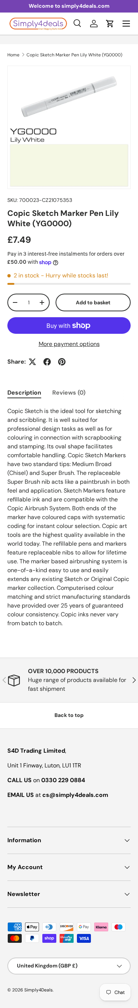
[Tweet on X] (32, 361)
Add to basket (93, 302)
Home (13, 55)
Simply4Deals (38, 990)
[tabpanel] (69, 517)
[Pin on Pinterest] (61, 361)
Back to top (69, 715)
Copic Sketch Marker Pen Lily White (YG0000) (74, 55)
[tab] (24, 392)
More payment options (69, 344)
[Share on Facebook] (47, 361)
